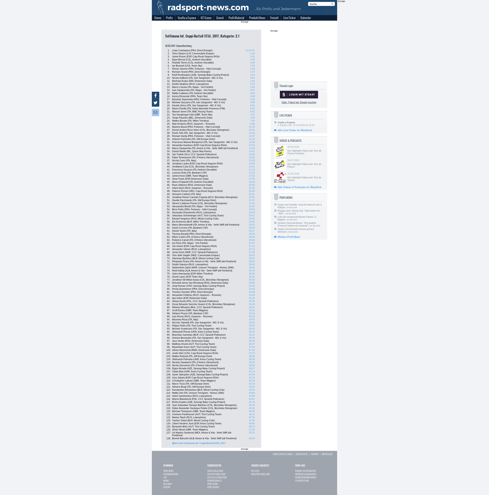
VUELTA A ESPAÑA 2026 (217, 477)
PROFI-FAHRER (213, 487)
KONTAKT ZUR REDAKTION (305, 470)
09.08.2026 (304, 150)
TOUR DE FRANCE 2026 (216, 474)
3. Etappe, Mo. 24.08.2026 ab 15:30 (296, 124)
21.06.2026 (304, 177)
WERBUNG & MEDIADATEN (305, 474)
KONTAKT (314, 454)
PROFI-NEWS (168, 470)
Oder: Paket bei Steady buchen (299, 102)
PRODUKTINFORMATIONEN (305, 477)
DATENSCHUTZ (302, 454)
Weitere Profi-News (289, 236)
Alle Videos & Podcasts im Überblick (299, 187)
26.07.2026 (304, 163)
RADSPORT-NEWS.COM (260, 474)
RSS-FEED (255, 470)
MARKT (166, 480)
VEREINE (166, 487)
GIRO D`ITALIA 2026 (215, 470)
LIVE (165, 477)
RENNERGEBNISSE (214, 480)
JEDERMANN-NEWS (170, 474)
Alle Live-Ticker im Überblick (295, 130)
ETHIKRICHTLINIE (302, 480)
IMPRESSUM (327, 454)
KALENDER (167, 483)
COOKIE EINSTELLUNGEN (282, 454)
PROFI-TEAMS (212, 483)
